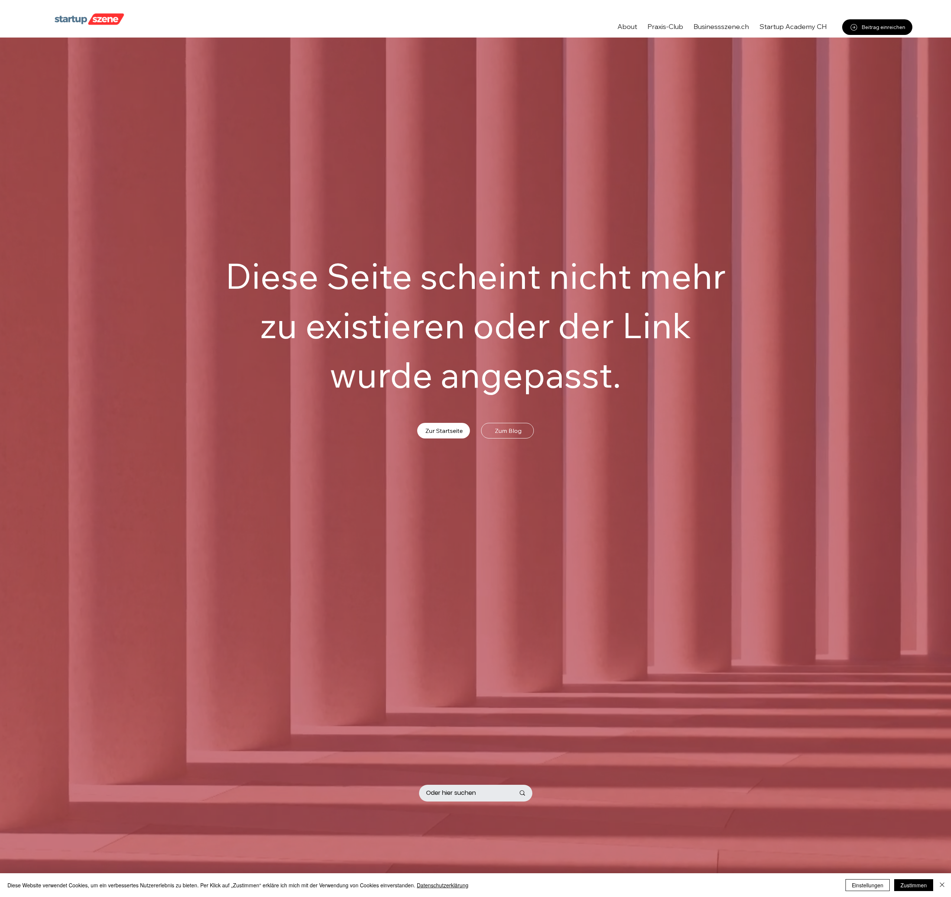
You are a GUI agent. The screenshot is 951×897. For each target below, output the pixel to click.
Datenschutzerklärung (442, 885)
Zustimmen (913, 885)
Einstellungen (867, 885)
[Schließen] (942, 885)
